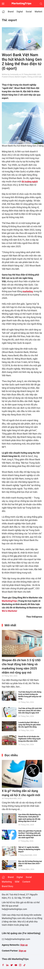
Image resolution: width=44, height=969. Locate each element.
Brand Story (7, 886)
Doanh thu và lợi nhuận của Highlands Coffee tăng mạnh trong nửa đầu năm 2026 (29, 738)
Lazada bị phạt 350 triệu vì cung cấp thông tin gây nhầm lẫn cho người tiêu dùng (29, 724)
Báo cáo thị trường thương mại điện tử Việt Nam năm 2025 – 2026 (30, 863)
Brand (11, 11)
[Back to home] (22, 3)
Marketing (7, 881)
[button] (3, 3)
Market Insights (21, 77)
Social (29, 11)
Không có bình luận (34, 77)
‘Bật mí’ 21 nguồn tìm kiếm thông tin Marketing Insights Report (29, 849)
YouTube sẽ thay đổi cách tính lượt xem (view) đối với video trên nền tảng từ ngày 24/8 (30, 710)
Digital (20, 11)
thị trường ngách (30, 181)
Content (26, 881)
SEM (17, 881)
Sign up (24, 945)
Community (14, 74)
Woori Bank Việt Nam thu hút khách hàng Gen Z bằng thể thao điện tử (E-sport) (22, 62)
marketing (27, 291)
